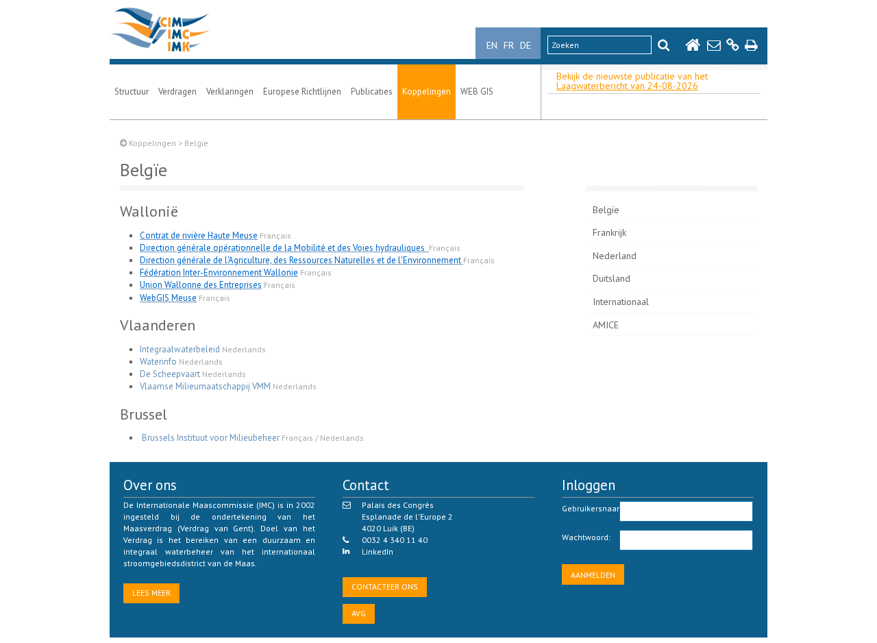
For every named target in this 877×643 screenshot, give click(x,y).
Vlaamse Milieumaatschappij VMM (205, 386)
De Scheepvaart (170, 374)
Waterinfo (158, 361)
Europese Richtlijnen (302, 91)
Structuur (131, 91)
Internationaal (621, 301)
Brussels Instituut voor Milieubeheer (211, 438)
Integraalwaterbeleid (180, 349)
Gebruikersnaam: (590, 508)
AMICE (606, 325)
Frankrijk (609, 232)
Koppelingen (426, 91)
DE (525, 45)
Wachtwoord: (586, 537)
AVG (358, 613)
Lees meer (151, 592)
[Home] (161, 52)
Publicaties (372, 91)
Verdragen (177, 91)
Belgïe (606, 210)
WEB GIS (476, 91)
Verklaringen (230, 91)
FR (509, 45)
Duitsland (611, 278)
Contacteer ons (384, 586)
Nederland (615, 256)
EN (491, 45)
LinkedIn (377, 551)
